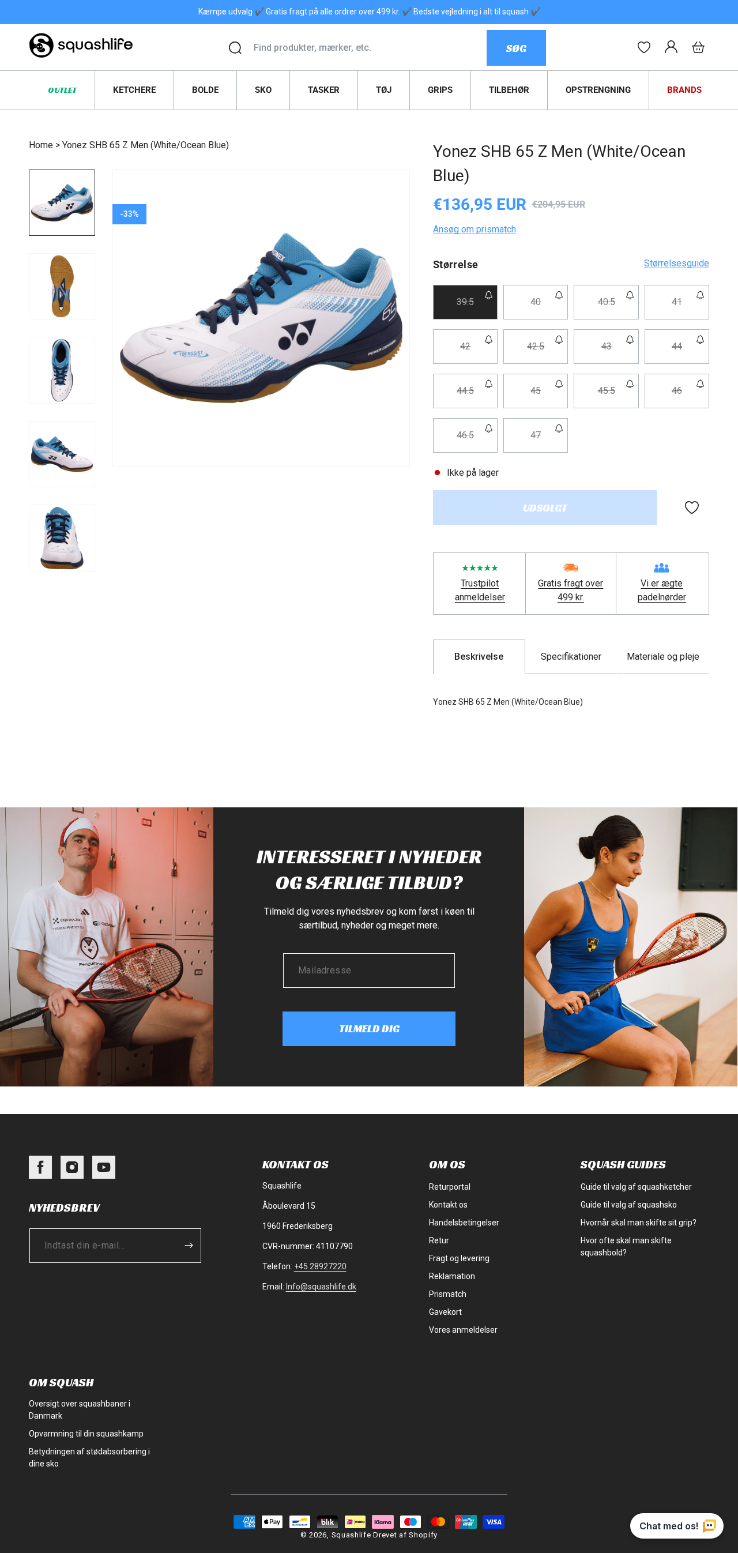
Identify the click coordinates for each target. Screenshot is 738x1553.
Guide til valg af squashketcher (636, 1186)
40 (549, 307)
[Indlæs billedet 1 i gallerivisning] (62, 203)
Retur (439, 1240)
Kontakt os (448, 1204)
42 (479, 352)
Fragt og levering (459, 1258)
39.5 (477, 307)
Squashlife (351, 1535)
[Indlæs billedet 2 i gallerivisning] (62, 286)
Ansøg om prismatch (474, 229)
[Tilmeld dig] (188, 1246)
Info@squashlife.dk (321, 1286)
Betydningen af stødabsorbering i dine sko (89, 1457)
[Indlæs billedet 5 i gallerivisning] (62, 538)
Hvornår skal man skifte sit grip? (638, 1222)
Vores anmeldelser (463, 1329)
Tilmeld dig (369, 1028)
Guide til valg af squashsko (629, 1204)
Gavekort (445, 1312)
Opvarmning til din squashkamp (86, 1433)
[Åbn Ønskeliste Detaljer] (644, 47)
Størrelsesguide (676, 263)
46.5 (477, 441)
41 (690, 307)
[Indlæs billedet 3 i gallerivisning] (62, 370)
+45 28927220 (320, 1266)
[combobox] (370, 48)
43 (619, 352)
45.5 (618, 396)
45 (549, 396)
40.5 (618, 307)
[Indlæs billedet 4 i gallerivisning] (62, 454)
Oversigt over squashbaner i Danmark (79, 1409)
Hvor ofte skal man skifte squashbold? (626, 1246)
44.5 (477, 396)
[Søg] (235, 48)
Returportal (449, 1186)
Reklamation (452, 1276)
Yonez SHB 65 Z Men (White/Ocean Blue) (145, 145)
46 (690, 396)
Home (41, 145)
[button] (698, 47)
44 (690, 352)
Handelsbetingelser (464, 1222)
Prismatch (447, 1294)
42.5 (547, 352)
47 (549, 441)
